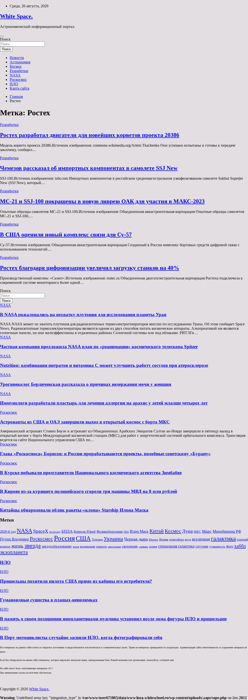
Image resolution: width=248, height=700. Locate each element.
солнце (153, 546)
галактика (223, 538)
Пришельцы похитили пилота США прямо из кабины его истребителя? (76, 581)
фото (229, 546)
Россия (64, 538)
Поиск (5, 39)
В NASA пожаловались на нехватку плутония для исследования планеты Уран (83, 314)
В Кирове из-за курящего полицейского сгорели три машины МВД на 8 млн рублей (88, 491)
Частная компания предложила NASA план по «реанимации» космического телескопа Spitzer (99, 346)
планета (101, 546)
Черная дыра (136, 539)
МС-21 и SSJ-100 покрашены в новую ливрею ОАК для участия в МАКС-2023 (102, 201)
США (83, 538)
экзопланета (14, 552)
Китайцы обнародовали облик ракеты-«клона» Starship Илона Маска (74, 510)
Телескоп (97, 539)
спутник (201, 546)
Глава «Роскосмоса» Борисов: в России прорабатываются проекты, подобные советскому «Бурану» (105, 453)
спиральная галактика (176, 546)
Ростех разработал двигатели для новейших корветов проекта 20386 (89, 135)
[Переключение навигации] (2, 36)
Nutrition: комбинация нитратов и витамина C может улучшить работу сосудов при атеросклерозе (104, 365)
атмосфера (176, 539)
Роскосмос (18, 79)
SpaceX (40, 531)
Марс (207, 531)
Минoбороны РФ (227, 531)
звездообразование (57, 546)
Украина (113, 539)
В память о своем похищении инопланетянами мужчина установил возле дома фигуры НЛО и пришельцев (113, 618)
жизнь (17, 545)
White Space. (16, 16)
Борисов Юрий (85, 531)
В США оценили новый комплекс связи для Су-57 (66, 234)
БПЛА (67, 531)
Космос (16, 66)
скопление (130, 546)
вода (188, 539)
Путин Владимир (14, 539)
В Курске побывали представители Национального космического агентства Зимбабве (91, 472)
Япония (163, 539)
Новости (17, 58)
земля (76, 546)
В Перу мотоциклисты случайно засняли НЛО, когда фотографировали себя (81, 637)
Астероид (55, 532)
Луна (187, 531)
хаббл (240, 545)
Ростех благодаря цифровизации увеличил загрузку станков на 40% (89, 268)
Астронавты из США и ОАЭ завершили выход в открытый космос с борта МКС (85, 421)
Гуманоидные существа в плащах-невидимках (49, 599)
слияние (143, 546)
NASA (15, 75)
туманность (217, 546)
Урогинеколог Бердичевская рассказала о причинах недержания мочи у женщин (85, 384)
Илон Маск (139, 531)
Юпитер (153, 539)
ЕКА (126, 531)
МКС (197, 531)
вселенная (201, 539)
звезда (32, 545)
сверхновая (114, 546)
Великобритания (110, 531)
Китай (156, 531)
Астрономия (20, 62)
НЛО (14, 84)
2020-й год (8, 531)
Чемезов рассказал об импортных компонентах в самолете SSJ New (89, 168)
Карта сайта (19, 88)
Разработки (19, 71)
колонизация (87, 546)
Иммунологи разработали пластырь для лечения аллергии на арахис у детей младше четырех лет (104, 402)
